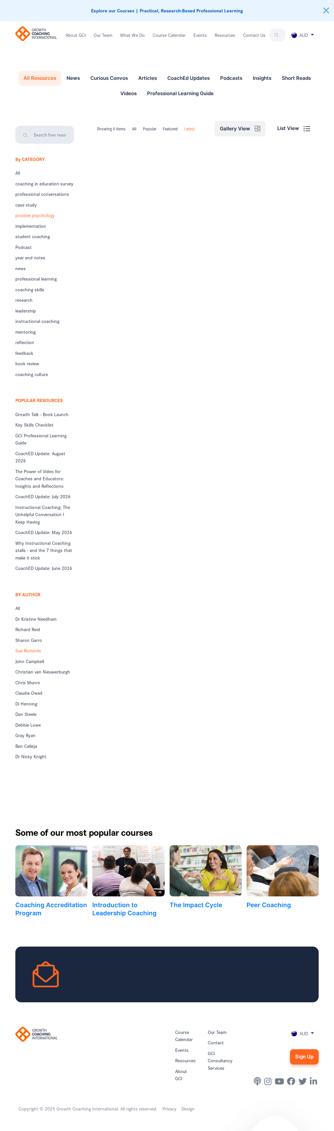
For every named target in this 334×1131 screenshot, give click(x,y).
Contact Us (254, 34)
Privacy (169, 1108)
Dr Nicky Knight (30, 756)
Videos (128, 93)
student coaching (32, 236)
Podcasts (231, 78)
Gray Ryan (25, 735)
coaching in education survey (44, 183)
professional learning (36, 278)
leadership (25, 310)
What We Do (132, 34)
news (20, 268)
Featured (170, 128)
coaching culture (31, 374)
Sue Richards (28, 650)
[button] (302, 35)
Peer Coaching (269, 905)
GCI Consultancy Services (220, 1060)
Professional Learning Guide (180, 93)
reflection (24, 342)
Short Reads (296, 78)
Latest (189, 128)
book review (27, 363)
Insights (262, 78)
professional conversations (42, 193)
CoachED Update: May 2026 (43, 532)
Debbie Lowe (28, 724)
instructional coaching (37, 321)
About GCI (76, 34)
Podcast (23, 247)
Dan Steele (26, 714)
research (24, 299)
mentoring (25, 331)
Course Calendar (169, 34)
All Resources (39, 78)
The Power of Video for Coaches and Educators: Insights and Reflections (39, 478)
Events (200, 34)
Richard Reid (27, 629)
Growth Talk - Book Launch (41, 414)
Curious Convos (109, 78)
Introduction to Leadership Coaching (124, 909)
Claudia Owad (28, 692)
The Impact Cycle (196, 905)
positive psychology (35, 215)
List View (288, 128)
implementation (30, 225)
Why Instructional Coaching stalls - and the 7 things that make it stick (43, 550)
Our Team (103, 34)
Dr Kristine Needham (35, 618)
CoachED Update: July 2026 (42, 496)
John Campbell (29, 661)
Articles (147, 78)
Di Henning (26, 703)
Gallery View (235, 128)
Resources (225, 34)
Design (188, 1108)
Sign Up (304, 1056)
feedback (24, 352)
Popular (149, 128)
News (73, 78)
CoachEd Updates (188, 78)
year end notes (30, 257)
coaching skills (29, 289)
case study (26, 204)
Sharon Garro (28, 640)
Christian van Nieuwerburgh (42, 671)
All (17, 172)
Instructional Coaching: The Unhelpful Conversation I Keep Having (42, 514)
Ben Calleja (26, 745)
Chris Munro (27, 682)
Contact (216, 1042)
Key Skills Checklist (34, 424)
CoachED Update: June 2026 (43, 568)
